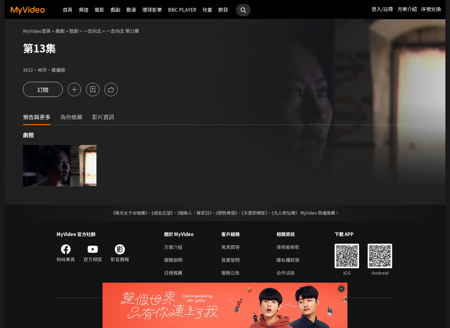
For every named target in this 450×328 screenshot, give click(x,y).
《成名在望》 (162, 213)
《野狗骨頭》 (226, 213)
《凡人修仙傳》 (285, 213)
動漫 (131, 9)
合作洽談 (285, 272)
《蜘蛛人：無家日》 (194, 213)
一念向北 (92, 31)
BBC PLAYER (182, 9)
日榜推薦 (173, 272)
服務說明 (173, 260)
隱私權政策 (287, 260)
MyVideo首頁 (37, 31)
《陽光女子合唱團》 (129, 213)
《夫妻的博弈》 (254, 213)
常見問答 (230, 247)
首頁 (68, 9)
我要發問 (230, 260)
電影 (99, 9)
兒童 (207, 9)
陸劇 (73, 31)
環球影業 (152, 9)
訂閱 (42, 89)
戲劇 (115, 9)
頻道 (83, 9)
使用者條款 (287, 247)
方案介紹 (407, 9)
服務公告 (230, 272)
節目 (223, 9)
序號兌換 (431, 9)
